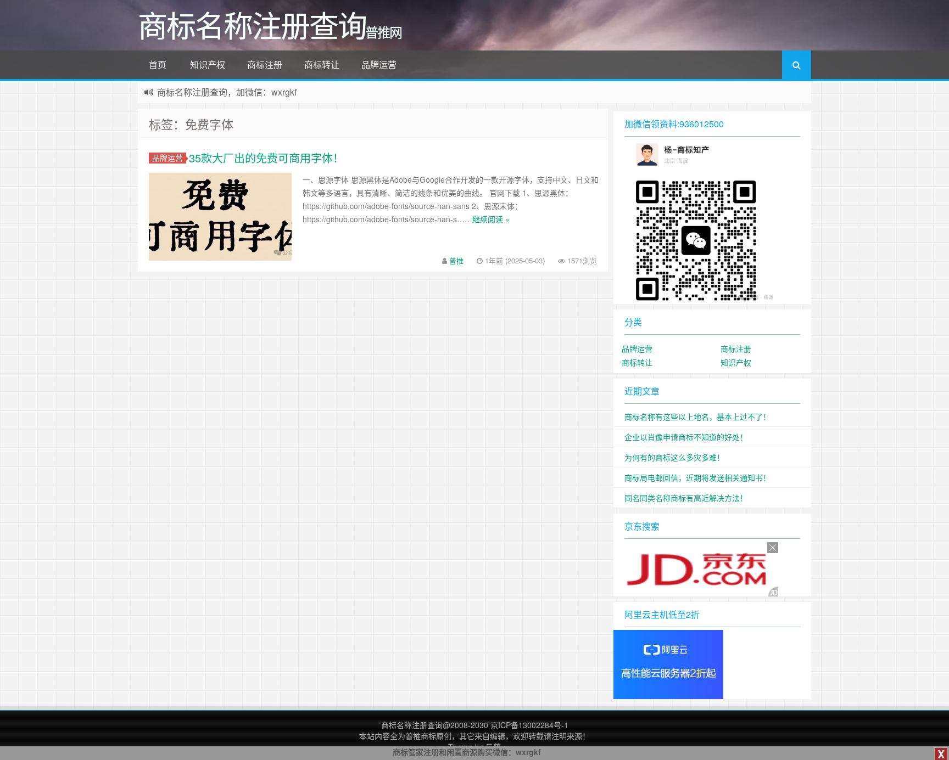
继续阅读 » (491, 218)
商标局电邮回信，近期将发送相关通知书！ (697, 477)
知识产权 (207, 64)
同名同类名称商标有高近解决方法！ (685, 497)
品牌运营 (379, 64)
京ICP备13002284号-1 (529, 724)
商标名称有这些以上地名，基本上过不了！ (697, 416)
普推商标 (420, 735)
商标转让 (321, 64)
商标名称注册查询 (412, 724)
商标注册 (264, 64)
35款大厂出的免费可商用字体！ (266, 158)
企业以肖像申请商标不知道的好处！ (685, 436)
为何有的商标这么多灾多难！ (674, 457)
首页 (157, 64)
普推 (456, 260)
